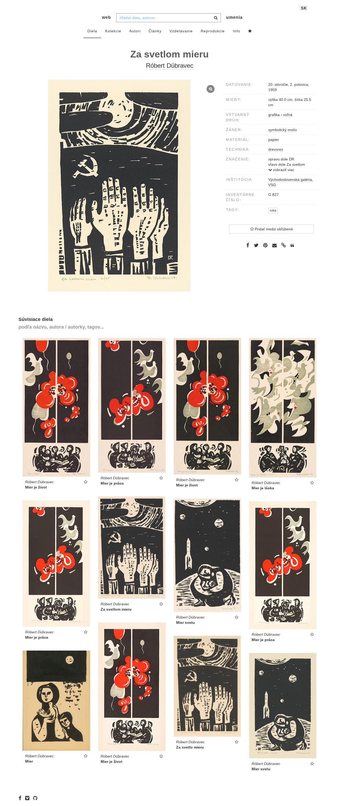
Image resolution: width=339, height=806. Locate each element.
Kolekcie (113, 31)
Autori (135, 31)
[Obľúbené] (250, 31)
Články (155, 31)
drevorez (275, 149)
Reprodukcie (213, 31)
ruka (273, 210)
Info (236, 31)
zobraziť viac (283, 170)
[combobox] (168, 17)
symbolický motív (282, 130)
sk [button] (304, 8)
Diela (92, 31)
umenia (234, 17)
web (106, 17)
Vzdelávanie (181, 31)
